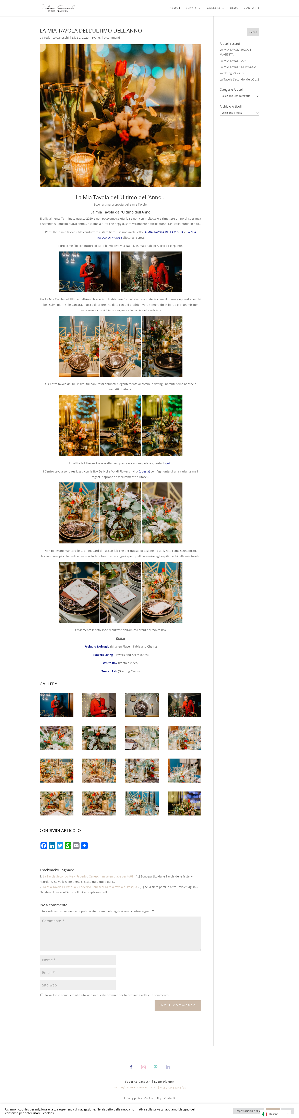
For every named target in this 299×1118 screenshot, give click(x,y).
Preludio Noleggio (96, 646)
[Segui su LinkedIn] (167, 1067)
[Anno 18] (142, 749)
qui (167, 463)
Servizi (192, 8)
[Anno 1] (56, 717)
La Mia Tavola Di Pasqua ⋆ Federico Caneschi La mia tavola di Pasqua (90, 887)
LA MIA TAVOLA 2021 (234, 61)
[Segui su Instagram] (143, 1067)
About (175, 8)
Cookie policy (153, 1098)
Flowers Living (103, 655)
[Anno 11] (99, 749)
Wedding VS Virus (232, 73)
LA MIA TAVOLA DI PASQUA (238, 67)
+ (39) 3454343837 (173, 1087)
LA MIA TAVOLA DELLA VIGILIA (163, 232)
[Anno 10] (184, 749)
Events (96, 37)
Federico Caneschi (56, 37)
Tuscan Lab (109, 671)
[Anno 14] (99, 815)
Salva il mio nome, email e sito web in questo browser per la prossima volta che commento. (107, 995)
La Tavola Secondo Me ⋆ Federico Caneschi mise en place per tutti (88, 876)
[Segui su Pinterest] (155, 1067)
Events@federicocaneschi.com (134, 1087)
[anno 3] (142, 717)
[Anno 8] (142, 782)
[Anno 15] (142, 815)
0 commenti (112, 37)
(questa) (144, 471)
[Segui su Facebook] (131, 1067)
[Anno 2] (99, 717)
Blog (234, 8)
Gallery (214, 8)
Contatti (251, 8)
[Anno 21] (184, 815)
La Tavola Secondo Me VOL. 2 (239, 79)
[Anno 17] (56, 782)
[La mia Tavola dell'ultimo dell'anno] (184, 717)
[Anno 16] (99, 782)
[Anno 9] (184, 782)
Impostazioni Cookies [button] (249, 1111)
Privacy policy (133, 1098)
